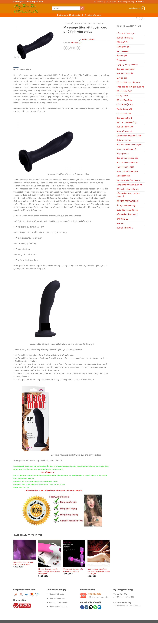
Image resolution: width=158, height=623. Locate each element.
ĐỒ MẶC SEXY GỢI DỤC (127, 201)
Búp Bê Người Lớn (125, 127)
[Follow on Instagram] (139, 2)
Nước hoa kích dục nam (127, 171)
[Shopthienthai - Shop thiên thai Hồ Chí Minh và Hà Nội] (31, 8)
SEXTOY (120, 223)
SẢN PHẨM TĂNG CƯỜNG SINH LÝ (128, 195)
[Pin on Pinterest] (79, 48)
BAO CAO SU (122, 42)
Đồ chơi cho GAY (124, 91)
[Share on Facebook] (65, 48)
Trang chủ (68, 23)
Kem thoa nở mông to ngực (129, 180)
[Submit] (82, 8)
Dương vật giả (123, 47)
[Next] (110, 560)
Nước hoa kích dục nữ (126, 149)
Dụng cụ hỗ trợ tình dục (127, 64)
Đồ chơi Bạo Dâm (124, 100)
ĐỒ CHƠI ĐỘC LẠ (125, 104)
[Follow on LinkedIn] (99, 607)
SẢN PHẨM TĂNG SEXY (127, 214)
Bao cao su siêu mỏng (126, 122)
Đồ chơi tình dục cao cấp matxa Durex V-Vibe (23, 563)
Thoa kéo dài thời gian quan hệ (130, 87)
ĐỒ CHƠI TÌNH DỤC (126, 33)
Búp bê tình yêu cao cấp (127, 158)
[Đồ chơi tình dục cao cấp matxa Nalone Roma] (74, 553)
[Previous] (13, 560)
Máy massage (123, 51)
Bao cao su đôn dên (125, 69)
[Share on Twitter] (70, 48)
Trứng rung (122, 60)
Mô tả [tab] (15, 69)
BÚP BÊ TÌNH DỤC (125, 38)
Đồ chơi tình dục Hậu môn (128, 82)
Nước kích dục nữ (124, 131)
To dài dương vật (124, 109)
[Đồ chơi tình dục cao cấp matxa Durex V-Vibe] (24, 550)
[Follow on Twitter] (141, 2)
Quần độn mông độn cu (127, 210)
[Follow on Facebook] (136, 2)
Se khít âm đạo (123, 176)
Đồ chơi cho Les (124, 113)
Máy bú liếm (122, 78)
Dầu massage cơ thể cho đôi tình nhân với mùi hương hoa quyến (98, 571)
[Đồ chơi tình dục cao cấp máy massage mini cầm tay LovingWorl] (49, 553)
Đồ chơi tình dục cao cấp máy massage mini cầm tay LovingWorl (49, 571)
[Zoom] (16, 57)
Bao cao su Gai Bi (124, 118)
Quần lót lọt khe (124, 140)
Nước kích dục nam (125, 167)
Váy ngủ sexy (123, 153)
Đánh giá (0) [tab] (25, 69)
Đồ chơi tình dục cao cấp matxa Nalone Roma (73, 570)
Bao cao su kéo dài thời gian (129, 144)
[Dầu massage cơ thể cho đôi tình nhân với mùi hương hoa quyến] (98, 553)
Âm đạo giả (122, 55)
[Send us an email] (143, 2)
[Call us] (95, 607)
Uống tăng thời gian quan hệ (129, 185)
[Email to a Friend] (74, 48)
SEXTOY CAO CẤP (125, 73)
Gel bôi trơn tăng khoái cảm (129, 136)
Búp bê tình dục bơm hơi (127, 162)
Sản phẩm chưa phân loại (128, 189)
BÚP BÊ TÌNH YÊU (125, 228)
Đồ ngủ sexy (122, 95)
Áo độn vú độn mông (126, 205)
